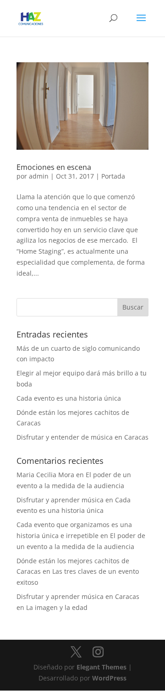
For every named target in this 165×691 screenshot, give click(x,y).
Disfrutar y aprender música (60, 499)
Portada (113, 176)
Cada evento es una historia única (68, 398)
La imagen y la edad (57, 607)
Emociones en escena (53, 167)
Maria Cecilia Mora (45, 474)
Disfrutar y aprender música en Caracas (77, 596)
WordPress (109, 678)
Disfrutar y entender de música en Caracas (82, 437)
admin (39, 176)
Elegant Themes (101, 667)
